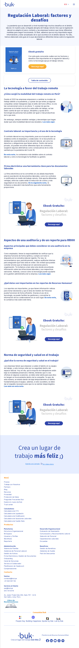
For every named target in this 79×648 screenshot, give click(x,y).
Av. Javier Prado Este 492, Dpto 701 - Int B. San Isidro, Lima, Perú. (20, 596)
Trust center (8, 505)
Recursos (7, 492)
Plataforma (8, 529)
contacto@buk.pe (10, 578)
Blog (5, 489)
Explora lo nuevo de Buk (13, 502)
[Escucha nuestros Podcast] (62, 641)
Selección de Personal (48, 536)
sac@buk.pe (8, 588)
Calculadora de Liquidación (14, 513)
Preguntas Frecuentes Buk (14, 499)
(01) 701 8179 (9, 591)
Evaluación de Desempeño (49, 531)
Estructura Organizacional (13, 531)
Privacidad (7, 494)
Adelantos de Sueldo (47, 551)
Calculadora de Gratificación (14, 516)
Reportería (8, 541)
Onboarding (8, 558)
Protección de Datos (11, 497)
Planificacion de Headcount (14, 566)
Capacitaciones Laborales (49, 539)
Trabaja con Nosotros (12, 484)
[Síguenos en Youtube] (55, 641)
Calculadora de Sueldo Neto (14, 521)
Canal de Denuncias (11, 561)
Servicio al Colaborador (12, 563)
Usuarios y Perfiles (11, 536)
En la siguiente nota (37, 183)
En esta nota (9, 155)
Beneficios (44, 546)
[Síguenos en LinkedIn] (51, 641)
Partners (7, 487)
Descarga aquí (37, 66)
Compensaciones (10, 569)
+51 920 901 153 (10, 581)
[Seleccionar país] (66, 4)
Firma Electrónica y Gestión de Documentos (20, 556)
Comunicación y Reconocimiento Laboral (55, 534)
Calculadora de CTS (11, 511)
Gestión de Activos (11, 553)
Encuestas (43, 541)
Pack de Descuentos (47, 553)
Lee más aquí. (48, 122)
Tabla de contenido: (39, 80)
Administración (10, 546)
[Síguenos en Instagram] (59, 641)
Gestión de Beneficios (48, 548)
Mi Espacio (8, 534)
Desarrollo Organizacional (50, 529)
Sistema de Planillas (11, 548)
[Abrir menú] (74, 4)
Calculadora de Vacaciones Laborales (17, 519)
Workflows (8, 539)
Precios (6, 482)
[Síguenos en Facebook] (47, 641)
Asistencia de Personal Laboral (15, 551)
